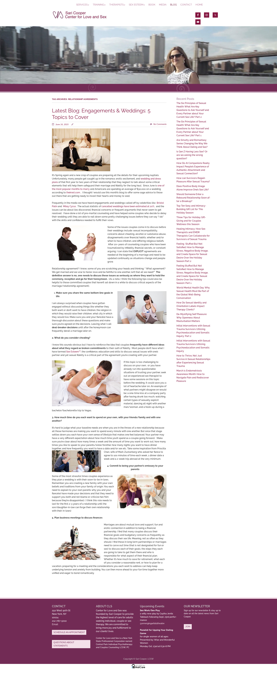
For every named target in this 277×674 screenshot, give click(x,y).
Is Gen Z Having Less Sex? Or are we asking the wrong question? (191, 155)
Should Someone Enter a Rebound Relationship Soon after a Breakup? (193, 198)
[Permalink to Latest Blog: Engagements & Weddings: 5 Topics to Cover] (81, 130)
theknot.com (73, 192)
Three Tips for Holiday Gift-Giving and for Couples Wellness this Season (191, 221)
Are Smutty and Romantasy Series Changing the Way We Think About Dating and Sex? (192, 143)
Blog (173, 4)
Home (199, 4)
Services (82, 4)
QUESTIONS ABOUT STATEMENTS (63, 644)
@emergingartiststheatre (152, 623)
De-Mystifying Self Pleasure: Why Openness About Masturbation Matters (191, 317)
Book (151, 4)
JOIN (187, 626)
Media (162, 4)
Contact (186, 4)
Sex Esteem (136, 4)
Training (98, 4)
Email (55, 624)
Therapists (116, 4)
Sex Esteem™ (73, 351)
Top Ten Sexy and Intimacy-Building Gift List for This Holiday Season (191, 209)
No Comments (159, 124)
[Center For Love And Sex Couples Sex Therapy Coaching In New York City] (80, 18)
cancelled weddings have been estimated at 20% (128, 206)
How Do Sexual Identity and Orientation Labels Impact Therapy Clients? (191, 306)
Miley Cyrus (69, 206)
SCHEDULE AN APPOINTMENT (69, 632)
